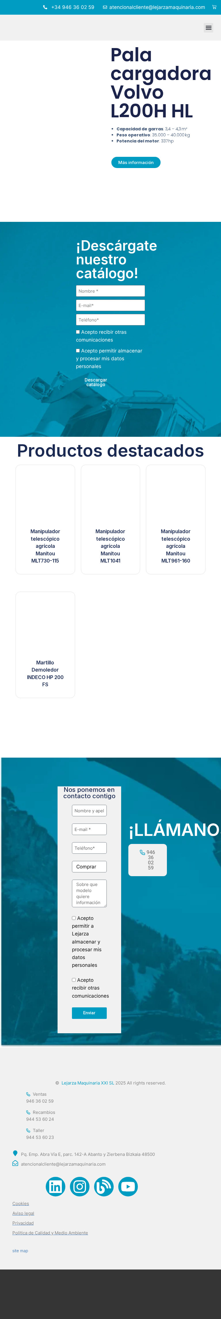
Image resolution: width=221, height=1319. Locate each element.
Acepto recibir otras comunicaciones (90, 987)
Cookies (20, 1203)
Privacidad (23, 1223)
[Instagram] (79, 1186)
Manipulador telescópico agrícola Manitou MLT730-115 (45, 546)
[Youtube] (128, 1186)
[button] (208, 28)
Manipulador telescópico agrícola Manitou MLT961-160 (175, 546)
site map (20, 1250)
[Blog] (104, 1186)
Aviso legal (23, 1213)
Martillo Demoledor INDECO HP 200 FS (45, 674)
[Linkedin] (55, 1186)
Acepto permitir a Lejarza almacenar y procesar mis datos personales (87, 941)
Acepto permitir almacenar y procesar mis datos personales (109, 358)
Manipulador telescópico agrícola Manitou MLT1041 (110, 546)
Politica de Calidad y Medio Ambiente (50, 1233)
